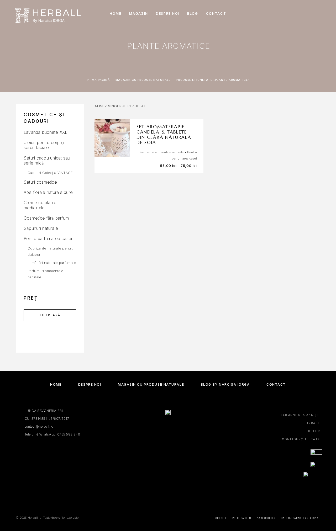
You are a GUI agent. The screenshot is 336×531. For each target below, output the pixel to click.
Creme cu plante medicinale (40, 205)
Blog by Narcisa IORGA (225, 384)
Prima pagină (98, 79)
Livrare (312, 422)
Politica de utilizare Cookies (253, 518)
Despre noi (167, 13)
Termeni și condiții (300, 414)
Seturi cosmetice (40, 182)
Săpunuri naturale (41, 228)
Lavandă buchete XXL (45, 132)
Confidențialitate (301, 439)
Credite (221, 518)
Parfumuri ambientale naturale (161, 152)
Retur (314, 431)
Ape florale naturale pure (48, 192)
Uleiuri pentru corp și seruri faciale (44, 145)
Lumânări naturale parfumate (52, 263)
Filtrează (50, 315)
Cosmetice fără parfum (46, 218)
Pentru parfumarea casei (48, 238)
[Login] (297, 13)
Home (115, 13)
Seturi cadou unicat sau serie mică (47, 160)
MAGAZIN (138, 13)
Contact (216, 13)
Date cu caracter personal (300, 518)
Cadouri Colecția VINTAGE (50, 173)
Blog (192, 13)
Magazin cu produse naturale (143, 79)
